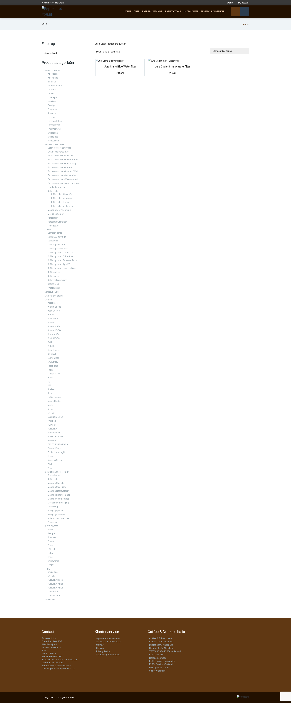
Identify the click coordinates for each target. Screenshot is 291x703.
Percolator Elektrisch (57, 222)
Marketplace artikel (54, 296)
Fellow (51, 553)
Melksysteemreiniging (58, 502)
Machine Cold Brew (57, 487)
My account (243, 3)
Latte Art (52, 89)
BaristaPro (53, 318)
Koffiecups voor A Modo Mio (61, 252)
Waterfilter (53, 522)
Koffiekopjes (53, 276)
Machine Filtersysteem (58, 491)
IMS (49, 385)
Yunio (50, 468)
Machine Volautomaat (58, 499)
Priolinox (52, 421)
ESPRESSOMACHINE (152, 11)
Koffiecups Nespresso (58, 248)
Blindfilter (52, 81)
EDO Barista (53, 358)
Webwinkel (50, 599)
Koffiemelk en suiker (57, 280)
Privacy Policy (103, 651)
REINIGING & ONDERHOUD (213, 11)
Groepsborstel (54, 475)
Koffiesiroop (53, 284)
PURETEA (52, 429)
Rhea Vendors (54, 432)
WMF (50, 464)
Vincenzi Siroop (55, 460)
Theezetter (53, 226)
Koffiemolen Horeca (60, 202)
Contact (100, 645)
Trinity (51, 565)
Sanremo (52, 440)
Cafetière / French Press (59, 148)
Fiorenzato (53, 366)
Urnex (50, 456)
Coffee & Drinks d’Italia (160, 638)
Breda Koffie (53, 334)
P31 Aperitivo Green (159, 667)
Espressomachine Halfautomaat (63, 159)
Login (61, 3)
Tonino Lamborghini (57, 452)
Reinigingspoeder (56, 510)
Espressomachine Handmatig (62, 163)
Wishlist (230, 3)
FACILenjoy (53, 362)
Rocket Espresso (56, 436)
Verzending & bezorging (108, 654)
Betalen (100, 648)
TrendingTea (54, 595)
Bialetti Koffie (54, 326)
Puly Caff (52, 425)
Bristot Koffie (54, 338)
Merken (48, 299)
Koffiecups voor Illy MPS (59, 264)
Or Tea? (51, 413)
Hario (50, 377)
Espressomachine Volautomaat (63, 179)
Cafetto (51, 346)
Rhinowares (53, 561)
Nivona (51, 409)
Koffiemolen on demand (62, 206)
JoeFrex (51, 389)
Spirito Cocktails (157, 670)
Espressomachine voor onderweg (64, 183)
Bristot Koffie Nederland (161, 645)
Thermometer (54, 129)
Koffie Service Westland (161, 664)
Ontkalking (53, 506)
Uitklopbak (53, 133)
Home (245, 24)
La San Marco (54, 397)
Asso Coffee (54, 311)
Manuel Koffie (54, 401)
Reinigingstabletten (57, 514)
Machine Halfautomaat (59, 495)
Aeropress (53, 303)
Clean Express (54, 350)
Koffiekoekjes (54, 272)
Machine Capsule (56, 483)
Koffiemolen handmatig (62, 198)
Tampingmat (54, 125)
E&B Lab (51, 549)
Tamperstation (55, 121)
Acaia (50, 529)
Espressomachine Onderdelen (62, 175)
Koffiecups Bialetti (56, 244)
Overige (51, 105)
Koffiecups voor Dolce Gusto (61, 256)
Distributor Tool (55, 85)
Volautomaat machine (58, 518)
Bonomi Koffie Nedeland (161, 648)
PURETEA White (55, 584)
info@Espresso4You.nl (59, 650)
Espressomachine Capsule (60, 155)
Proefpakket (54, 288)
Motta (50, 405)
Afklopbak (52, 74)
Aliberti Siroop (54, 307)
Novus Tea (53, 572)
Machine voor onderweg (59, 210)
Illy (49, 381)
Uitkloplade (53, 137)
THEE (136, 11)
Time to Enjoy (54, 448)
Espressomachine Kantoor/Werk (63, 171)
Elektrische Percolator (58, 152)
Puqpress (52, 109)
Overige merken (55, 417)
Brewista (52, 537)
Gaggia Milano (54, 373)
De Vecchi (52, 354)
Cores (50, 545)
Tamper (51, 117)
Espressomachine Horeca (60, 167)
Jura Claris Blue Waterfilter (120, 66)
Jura (50, 393)
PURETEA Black (55, 580)
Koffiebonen (53, 240)
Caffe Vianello (156, 654)
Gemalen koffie (55, 233)
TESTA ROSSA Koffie (58, 444)
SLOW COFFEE (191, 11)
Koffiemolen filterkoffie (61, 194)
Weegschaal (53, 140)
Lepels (51, 93)
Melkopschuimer (56, 214)
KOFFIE (128, 11)
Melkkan (52, 101)
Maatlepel (52, 97)
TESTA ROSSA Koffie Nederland (165, 651)
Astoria (51, 314)
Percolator (53, 218)
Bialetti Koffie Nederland (161, 641)
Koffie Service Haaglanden (162, 661)
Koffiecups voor (52, 292)
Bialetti (51, 322)
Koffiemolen (53, 191)
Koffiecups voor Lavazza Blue (62, 268)
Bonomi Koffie (54, 330)
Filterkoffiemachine (57, 187)
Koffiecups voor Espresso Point (62, 260)
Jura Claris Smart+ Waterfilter (172, 66)
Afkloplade (53, 78)
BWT (50, 342)
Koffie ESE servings (57, 237)
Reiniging (52, 113)
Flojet (50, 370)
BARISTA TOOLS (173, 11)
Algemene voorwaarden (108, 638)
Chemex (52, 541)
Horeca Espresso (158, 658)
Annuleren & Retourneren (108, 641)
